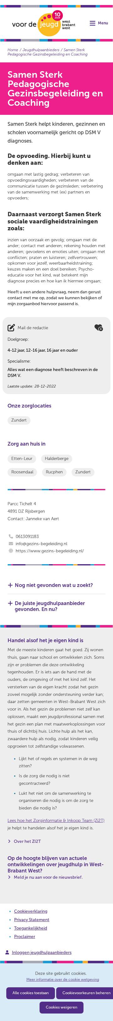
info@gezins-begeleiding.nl (41, 543)
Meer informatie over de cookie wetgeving (62, 980)
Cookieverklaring (30, 911)
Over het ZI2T (27, 841)
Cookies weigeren (61, 1007)
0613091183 (27, 536)
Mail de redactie (33, 327)
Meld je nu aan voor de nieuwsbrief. (48, 877)
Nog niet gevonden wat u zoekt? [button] (54, 585)
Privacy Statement (31, 919)
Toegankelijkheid (30, 928)
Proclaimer (24, 936)
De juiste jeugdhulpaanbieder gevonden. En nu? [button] (50, 606)
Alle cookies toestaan (31, 993)
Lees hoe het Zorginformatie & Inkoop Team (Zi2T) (56, 820)
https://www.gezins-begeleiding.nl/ (50, 551)
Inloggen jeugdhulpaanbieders (42, 952)
